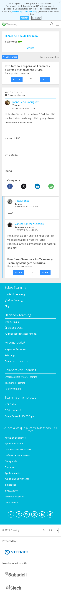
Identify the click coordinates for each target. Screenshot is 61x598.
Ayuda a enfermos (14, 443)
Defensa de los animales (17, 455)
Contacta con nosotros (16, 361)
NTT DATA (10, 404)
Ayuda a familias (13, 473)
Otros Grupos (11, 502)
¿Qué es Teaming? (14, 300)
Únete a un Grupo (14, 327)
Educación (10, 467)
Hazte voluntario (13, 388)
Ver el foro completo (49, 57)
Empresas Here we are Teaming (21, 376)
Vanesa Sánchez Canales (29, 224)
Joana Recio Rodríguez (25, 102)
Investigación (11, 490)
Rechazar (36, 18)
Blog (7, 306)
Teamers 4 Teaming (15, 382)
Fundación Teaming (15, 294)
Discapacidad (11, 461)
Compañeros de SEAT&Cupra (20, 416)
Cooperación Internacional (18, 449)
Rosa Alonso (22, 200)
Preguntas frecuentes (15, 349)
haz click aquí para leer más (24, 11)
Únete (30, 48)
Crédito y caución (13, 410)
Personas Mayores (14, 496)
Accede (16, 79)
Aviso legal (10, 355)
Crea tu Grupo (12, 321)
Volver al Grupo (10, 57)
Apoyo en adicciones (15, 437)
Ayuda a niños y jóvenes (17, 478)
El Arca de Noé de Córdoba (21, 36)
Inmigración (11, 484)
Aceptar (24, 18)
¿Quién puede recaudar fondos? (21, 333)
